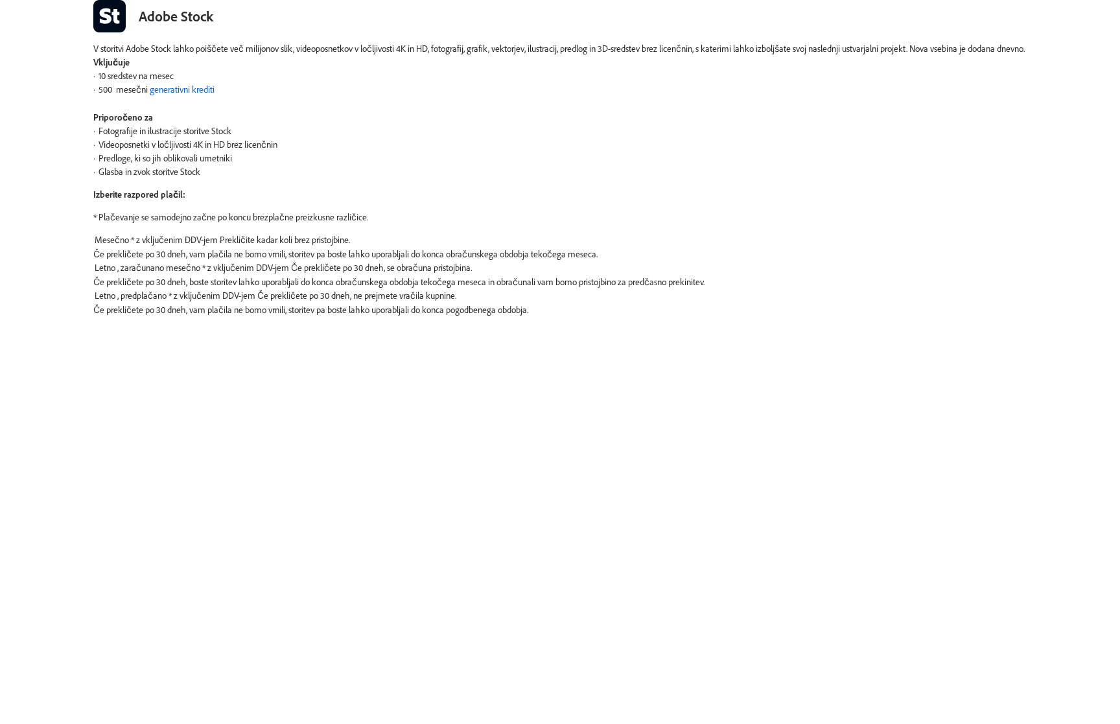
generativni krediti (182, 89)
